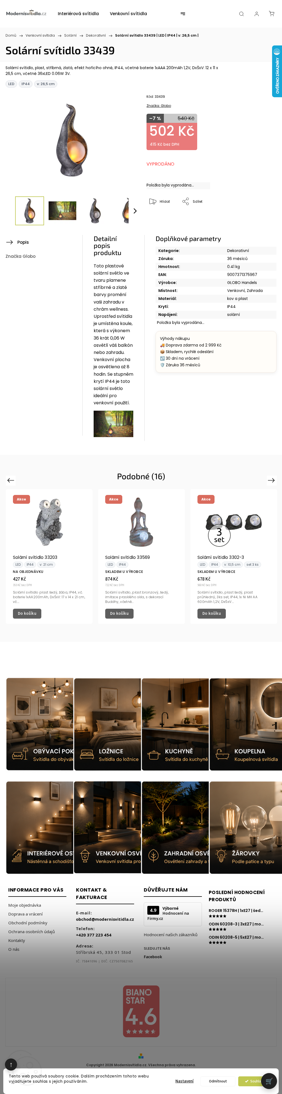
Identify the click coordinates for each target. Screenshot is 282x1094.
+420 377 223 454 (94, 935)
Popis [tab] (23, 242)
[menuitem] (78, 14)
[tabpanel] (49, 556)
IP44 (231, 306)
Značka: (159, 105)
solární (233, 314)
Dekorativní (238, 250)
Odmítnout (218, 1081)
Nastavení (184, 1081)
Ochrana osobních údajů (31, 931)
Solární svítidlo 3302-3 (220, 557)
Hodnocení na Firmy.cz (168, 916)
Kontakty (16, 940)
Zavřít (261, 220)
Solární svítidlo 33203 (35, 557)
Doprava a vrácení (25, 914)
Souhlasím (258, 1081)
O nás (13, 949)
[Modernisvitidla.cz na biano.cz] (141, 1012)
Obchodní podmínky (27, 922)
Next (272, 480)
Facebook (153, 956)
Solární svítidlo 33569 (127, 557)
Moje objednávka (24, 905)
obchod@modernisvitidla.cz (105, 919)
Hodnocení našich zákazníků (170, 934)
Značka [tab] (21, 256)
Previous (11, 480)
